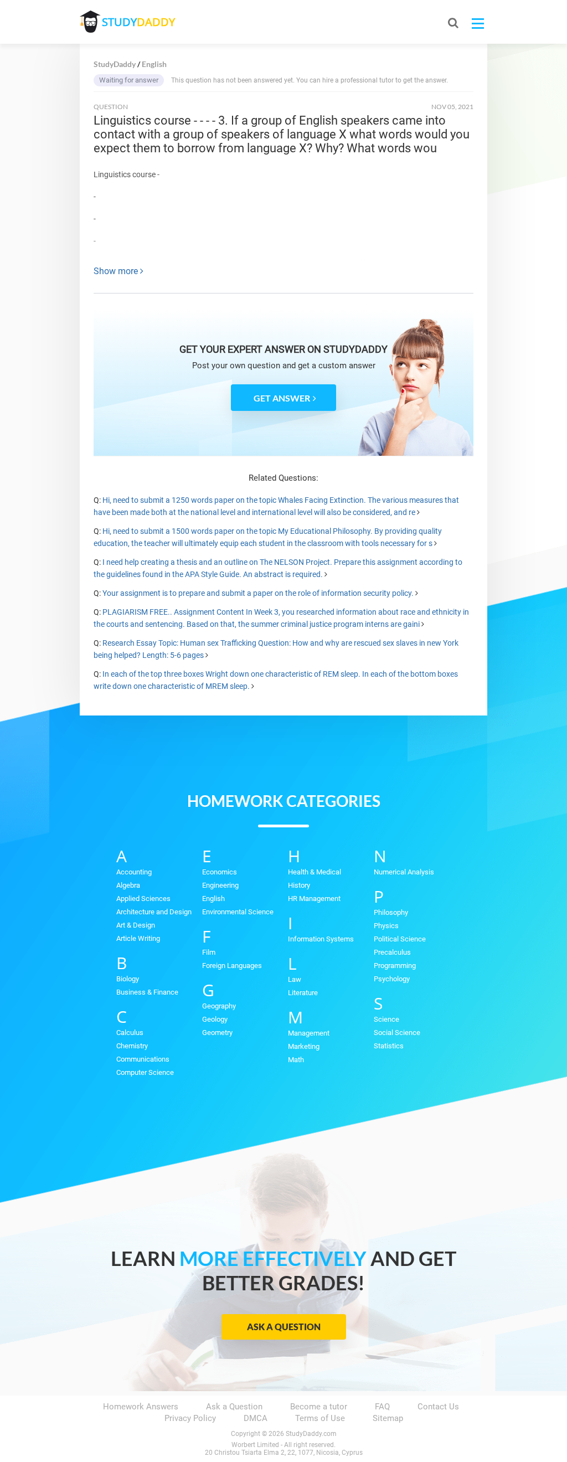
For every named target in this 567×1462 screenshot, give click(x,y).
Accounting (134, 872)
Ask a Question (284, 1326)
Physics (386, 926)
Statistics (389, 1046)
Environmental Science (238, 912)
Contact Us (438, 1407)
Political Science (400, 939)
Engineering (220, 885)
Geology (215, 1019)
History (299, 885)
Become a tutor (318, 1407)
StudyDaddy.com (311, 1434)
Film (208, 952)
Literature (303, 993)
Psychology (392, 979)
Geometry (217, 1032)
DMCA (255, 1418)
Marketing (303, 1046)
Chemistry (132, 1046)
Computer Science (145, 1072)
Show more (117, 271)
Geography (219, 1006)
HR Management (314, 898)
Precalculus (392, 952)
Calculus (129, 1032)
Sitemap (388, 1418)
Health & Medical (314, 872)
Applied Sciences (143, 898)
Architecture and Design (154, 912)
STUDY (138, 21)
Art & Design (135, 925)
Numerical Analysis (404, 872)
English (213, 898)
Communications (142, 1059)
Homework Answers (140, 1407)
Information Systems (321, 939)
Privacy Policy (190, 1418)
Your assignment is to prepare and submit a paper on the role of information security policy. (258, 593)
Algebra (128, 885)
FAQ (382, 1407)
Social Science (397, 1032)
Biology (127, 979)
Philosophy (391, 912)
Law (294, 979)
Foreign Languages (232, 965)
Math (296, 1060)
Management (308, 1033)
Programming (395, 965)
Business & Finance (147, 992)
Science (386, 1019)
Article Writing (138, 938)
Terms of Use (320, 1418)
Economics (219, 872)
